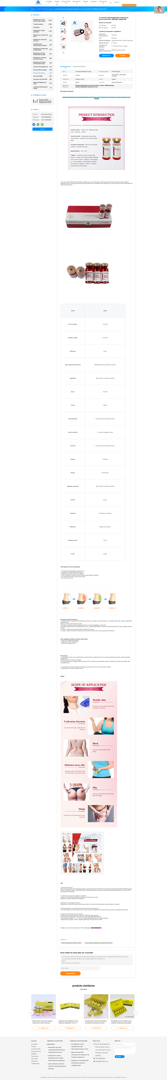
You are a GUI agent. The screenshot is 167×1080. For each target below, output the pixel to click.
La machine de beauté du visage (42, 87)
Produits (33, 1046)
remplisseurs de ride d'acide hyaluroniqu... (42, 63)
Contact (42, 129)
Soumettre (70, 973)
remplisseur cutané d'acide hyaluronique (42, 20)
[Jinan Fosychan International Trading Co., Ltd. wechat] (42, 124)
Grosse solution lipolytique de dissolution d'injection (98, 943)
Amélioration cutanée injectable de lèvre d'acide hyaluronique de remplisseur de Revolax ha (57, 1058)
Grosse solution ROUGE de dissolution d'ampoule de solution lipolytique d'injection (45, 101)
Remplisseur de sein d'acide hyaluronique (42, 53)
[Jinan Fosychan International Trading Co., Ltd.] (38, 3)
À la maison (34, 1044)
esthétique (42, 27)
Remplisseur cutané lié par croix (42, 40)
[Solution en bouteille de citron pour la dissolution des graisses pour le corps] (96, 1006)
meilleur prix (106, 55)
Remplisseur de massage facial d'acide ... (42, 49)
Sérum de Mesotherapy (42, 70)
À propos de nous (36, 1051)
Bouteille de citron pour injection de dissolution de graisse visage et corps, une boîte (122, 1023)
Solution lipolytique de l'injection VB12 (71, 943)
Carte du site (35, 1056)
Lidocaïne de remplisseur (42, 66)
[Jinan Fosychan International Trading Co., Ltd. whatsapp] (38, 124)
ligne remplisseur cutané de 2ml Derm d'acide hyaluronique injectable (57, 1066)
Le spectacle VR (35, 1049)
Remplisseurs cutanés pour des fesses (42, 58)
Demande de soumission (129, 5)
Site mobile (34, 1058)
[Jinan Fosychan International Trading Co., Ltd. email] (33, 124)
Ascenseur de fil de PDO (42, 79)
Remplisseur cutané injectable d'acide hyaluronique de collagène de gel (80, 1063)
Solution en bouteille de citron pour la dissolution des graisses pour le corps (95, 1023)
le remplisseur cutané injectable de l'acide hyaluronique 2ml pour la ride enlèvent (79, 1046)
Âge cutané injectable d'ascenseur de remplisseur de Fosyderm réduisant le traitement (80, 1055)
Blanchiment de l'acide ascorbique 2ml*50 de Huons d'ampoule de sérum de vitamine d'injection (56, 1050)
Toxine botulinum (42, 24)
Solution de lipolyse (42, 73)
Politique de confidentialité (35, 1062)
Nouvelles (34, 1054)
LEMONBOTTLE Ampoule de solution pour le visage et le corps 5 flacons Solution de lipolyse (43, 1023)
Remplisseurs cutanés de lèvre (42, 35)
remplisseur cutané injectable (42, 31)
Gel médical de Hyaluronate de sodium (42, 44)
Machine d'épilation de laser (42, 83)
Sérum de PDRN (42, 76)
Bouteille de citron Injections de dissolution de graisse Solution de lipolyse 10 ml (70, 1023)
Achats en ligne (103, 2)
